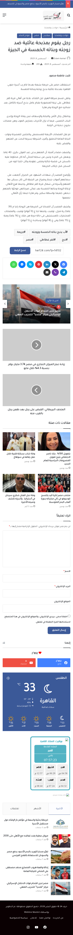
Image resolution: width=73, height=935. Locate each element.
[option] (36, 304)
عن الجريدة (58, 918)
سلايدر (47, 36)
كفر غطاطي (47, 240)
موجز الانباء (24, 36)
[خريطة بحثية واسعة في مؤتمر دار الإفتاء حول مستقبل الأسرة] (60, 825)
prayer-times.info (59, 795)
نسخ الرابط (20, 250)
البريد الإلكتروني (62, 586)
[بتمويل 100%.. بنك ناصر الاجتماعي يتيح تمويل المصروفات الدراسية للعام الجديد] (54, 441)
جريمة (20, 232)
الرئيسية (64, 28)
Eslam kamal (60, 59)
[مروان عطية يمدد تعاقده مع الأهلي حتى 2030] (60, 841)
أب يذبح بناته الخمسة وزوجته (49, 232)
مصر (36, 36)
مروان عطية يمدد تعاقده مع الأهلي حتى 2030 (25, 836)
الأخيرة (59, 808)
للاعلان (33, 918)
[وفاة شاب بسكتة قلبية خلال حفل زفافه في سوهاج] (19, 441)
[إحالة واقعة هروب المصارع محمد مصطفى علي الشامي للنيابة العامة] (60, 872)
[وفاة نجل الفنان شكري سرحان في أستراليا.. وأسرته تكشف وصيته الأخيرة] (19, 483)
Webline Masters (32, 912)
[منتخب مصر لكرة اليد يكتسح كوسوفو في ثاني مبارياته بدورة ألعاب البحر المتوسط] (54, 483)
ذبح (64, 240)
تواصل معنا (44, 918)
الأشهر (37, 808)
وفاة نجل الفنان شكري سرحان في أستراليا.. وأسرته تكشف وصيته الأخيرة (20, 499)
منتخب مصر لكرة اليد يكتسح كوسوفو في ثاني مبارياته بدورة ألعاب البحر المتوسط (55, 499)
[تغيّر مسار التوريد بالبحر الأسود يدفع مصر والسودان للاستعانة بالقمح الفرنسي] (60, 856)
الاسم (67, 571)
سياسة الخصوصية (19, 918)
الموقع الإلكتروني (62, 602)
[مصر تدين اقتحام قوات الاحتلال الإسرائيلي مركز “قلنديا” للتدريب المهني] (60, 888)
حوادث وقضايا (51, 28)
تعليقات (14, 808)
